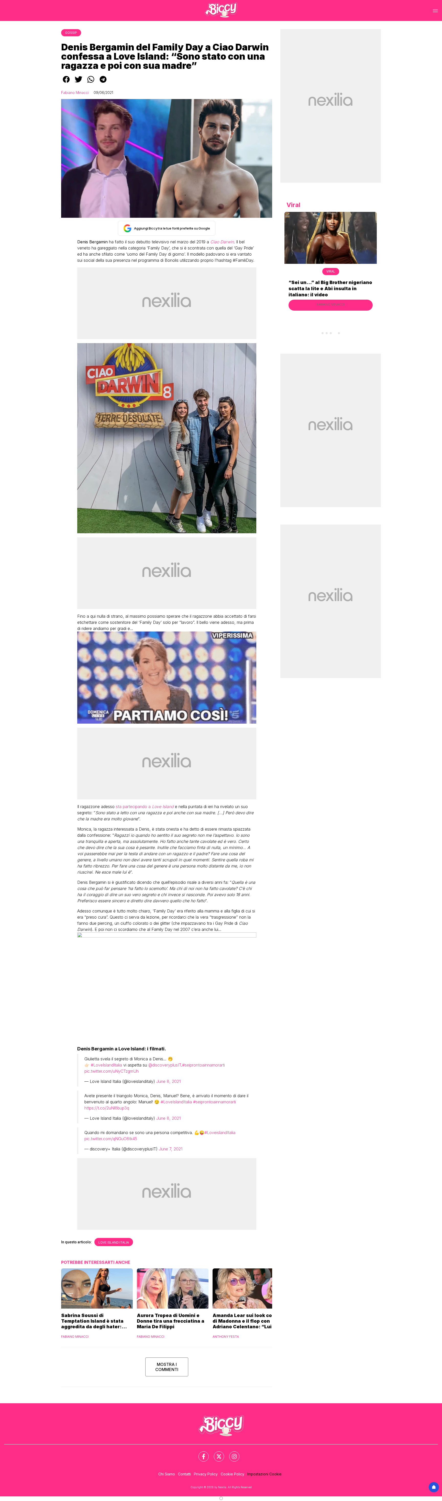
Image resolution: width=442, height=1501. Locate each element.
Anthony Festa (226, 1337)
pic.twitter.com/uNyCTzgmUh (111, 1071)
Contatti (184, 1474)
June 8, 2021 (168, 1081)
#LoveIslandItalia (106, 1065)
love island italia (113, 1242)
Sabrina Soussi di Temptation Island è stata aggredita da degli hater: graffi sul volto (92, 1321)
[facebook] (66, 82)
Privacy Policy (206, 1474)
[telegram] (103, 82)
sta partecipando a (145, 806)
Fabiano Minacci (75, 92)
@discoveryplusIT (164, 1065)
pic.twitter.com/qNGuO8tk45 (110, 1138)
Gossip (71, 33)
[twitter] (78, 82)
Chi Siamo (166, 1474)
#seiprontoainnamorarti (203, 1065)
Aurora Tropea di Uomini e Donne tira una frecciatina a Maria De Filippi (170, 1321)
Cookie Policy (232, 1474)
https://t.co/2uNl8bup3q (106, 1108)
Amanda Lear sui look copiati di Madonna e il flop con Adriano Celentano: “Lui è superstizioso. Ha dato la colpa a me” (248, 1321)
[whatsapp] (91, 82)
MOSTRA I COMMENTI (166, 1367)
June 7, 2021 (170, 1148)
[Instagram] (231, 1453)
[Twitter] (216, 1453)
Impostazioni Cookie (264, 1474)
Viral (330, 271)
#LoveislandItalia (219, 1132)
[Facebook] (200, 1453)
